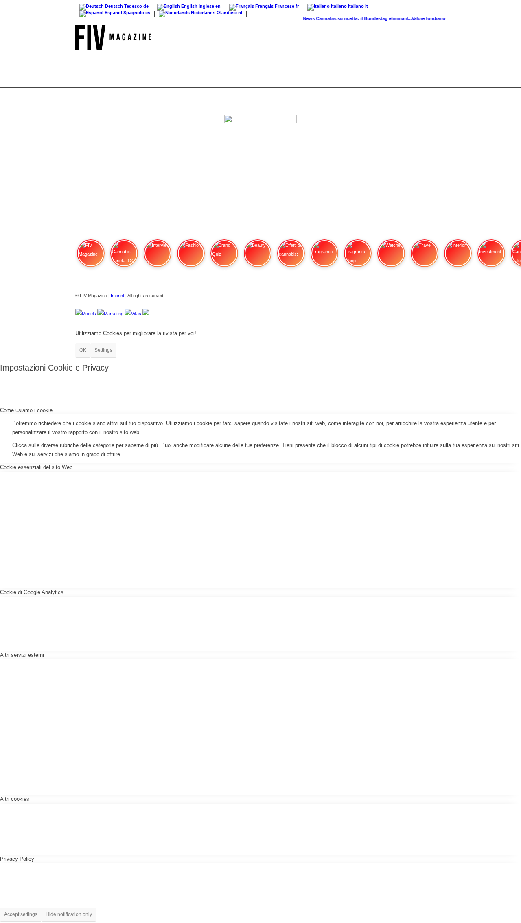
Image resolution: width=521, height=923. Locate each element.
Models (89, 313)
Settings (103, 350)
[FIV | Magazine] (113, 37)
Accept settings (20, 914)
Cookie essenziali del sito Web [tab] (36, 467)
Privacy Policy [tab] (17, 859)
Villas (136, 313)
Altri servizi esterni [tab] (22, 655)
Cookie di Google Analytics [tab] (31, 592)
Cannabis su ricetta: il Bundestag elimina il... (359, 18)
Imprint (117, 295)
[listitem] (90, 256)
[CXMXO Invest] (145, 313)
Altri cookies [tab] (14, 799)
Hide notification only (69, 914)
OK (82, 350)
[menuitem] (438, 37)
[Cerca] (438, 37)
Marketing (113, 313)
